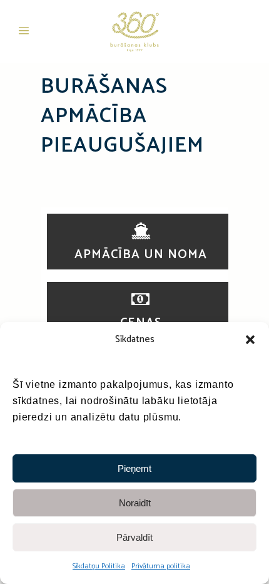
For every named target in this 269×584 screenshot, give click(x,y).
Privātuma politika (160, 566)
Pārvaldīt (134, 537)
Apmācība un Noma (140, 254)
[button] (250, 339)
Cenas (141, 323)
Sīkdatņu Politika (99, 566)
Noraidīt (135, 503)
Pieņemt (134, 468)
